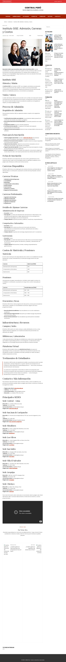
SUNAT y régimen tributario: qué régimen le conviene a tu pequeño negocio (55, 177)
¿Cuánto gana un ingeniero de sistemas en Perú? (30, 547)
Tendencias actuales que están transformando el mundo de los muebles (58, 72)
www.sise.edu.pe (28, 137)
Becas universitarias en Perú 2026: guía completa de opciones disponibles (58, 104)
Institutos (5, 25)
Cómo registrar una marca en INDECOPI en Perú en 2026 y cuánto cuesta (55, 169)
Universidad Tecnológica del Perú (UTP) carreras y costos (54, 150)
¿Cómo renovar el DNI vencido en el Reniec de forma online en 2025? (58, 46)
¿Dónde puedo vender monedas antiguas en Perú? (52, 144)
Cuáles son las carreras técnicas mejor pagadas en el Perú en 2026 (58, 113)
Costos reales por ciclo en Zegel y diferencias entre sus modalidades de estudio (58, 122)
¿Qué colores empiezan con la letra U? (58, 91)
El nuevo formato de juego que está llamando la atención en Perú (58, 55)
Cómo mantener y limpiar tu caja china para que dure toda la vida (58, 81)
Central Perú (33, 7)
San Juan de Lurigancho (15, 421)
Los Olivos (11, 445)
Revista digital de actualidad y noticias (33, 10)
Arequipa (11, 480)
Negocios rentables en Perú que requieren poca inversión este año (54, 192)
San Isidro (11, 456)
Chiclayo (11, 491)
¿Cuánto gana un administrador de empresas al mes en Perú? (15, 548)
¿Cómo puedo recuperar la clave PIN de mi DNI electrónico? (58, 37)
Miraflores (12, 433)
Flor (46, 138)
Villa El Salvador (13, 468)
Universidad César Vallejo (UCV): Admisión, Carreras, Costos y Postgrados (53, 139)
